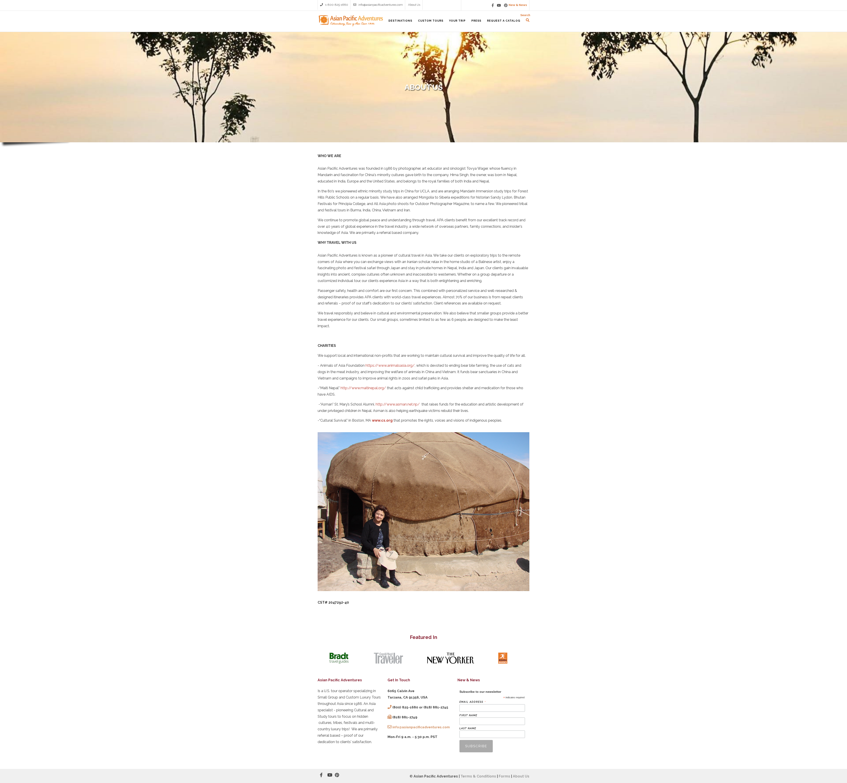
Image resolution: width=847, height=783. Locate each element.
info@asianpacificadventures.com (380, 4)
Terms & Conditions (478, 776)
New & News (518, 5)
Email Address (472, 702)
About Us (414, 4)
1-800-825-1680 (336, 4)
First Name (468, 715)
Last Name (467, 728)
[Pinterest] (506, 5)
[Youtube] (499, 5)
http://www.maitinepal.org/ (363, 388)
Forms (504, 776)
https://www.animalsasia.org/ (390, 365)
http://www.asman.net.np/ (398, 404)
